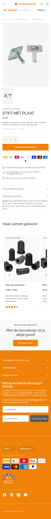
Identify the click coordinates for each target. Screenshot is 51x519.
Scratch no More (16, 511)
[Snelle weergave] (9, 275)
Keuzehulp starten (25, 343)
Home (4, 19)
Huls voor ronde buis (15, 285)
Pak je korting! (39, 418)
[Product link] (22, 272)
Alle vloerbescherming (19, 19)
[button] (3, 4)
